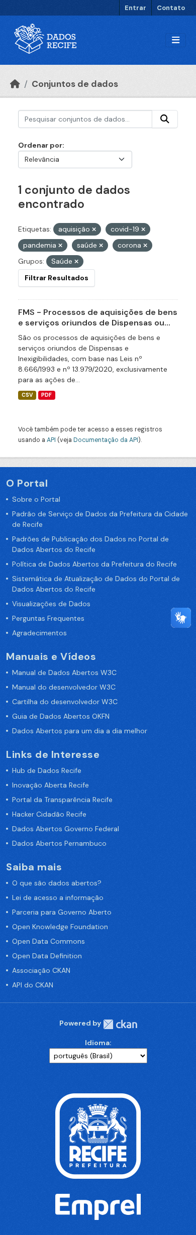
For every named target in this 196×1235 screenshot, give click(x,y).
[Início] (15, 83)
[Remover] (94, 229)
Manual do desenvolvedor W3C (64, 687)
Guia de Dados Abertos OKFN (61, 716)
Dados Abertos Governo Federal (65, 828)
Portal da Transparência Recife (62, 799)
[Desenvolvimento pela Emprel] (98, 1206)
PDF (46, 395)
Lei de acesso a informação (58, 897)
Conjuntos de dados (75, 83)
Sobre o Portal (36, 499)
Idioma (97, 1042)
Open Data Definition (47, 955)
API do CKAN (32, 984)
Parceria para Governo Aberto (62, 912)
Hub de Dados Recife (46, 770)
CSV (27, 395)
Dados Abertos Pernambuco (59, 843)
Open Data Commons (48, 941)
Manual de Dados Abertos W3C (64, 672)
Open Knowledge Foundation (60, 926)
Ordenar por (40, 145)
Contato (171, 8)
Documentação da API (105, 440)
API (51, 440)
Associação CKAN (41, 970)
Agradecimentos (39, 632)
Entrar (135, 8)
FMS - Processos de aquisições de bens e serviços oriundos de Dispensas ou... (97, 317)
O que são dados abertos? (57, 882)
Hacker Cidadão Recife (49, 814)
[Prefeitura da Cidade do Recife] (98, 1135)
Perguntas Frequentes (48, 618)
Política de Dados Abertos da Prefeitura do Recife (94, 564)
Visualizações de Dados (51, 603)
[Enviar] (165, 119)
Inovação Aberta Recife (50, 785)
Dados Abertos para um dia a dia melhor (79, 730)
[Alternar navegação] (175, 40)
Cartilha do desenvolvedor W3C (65, 701)
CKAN (120, 1024)
